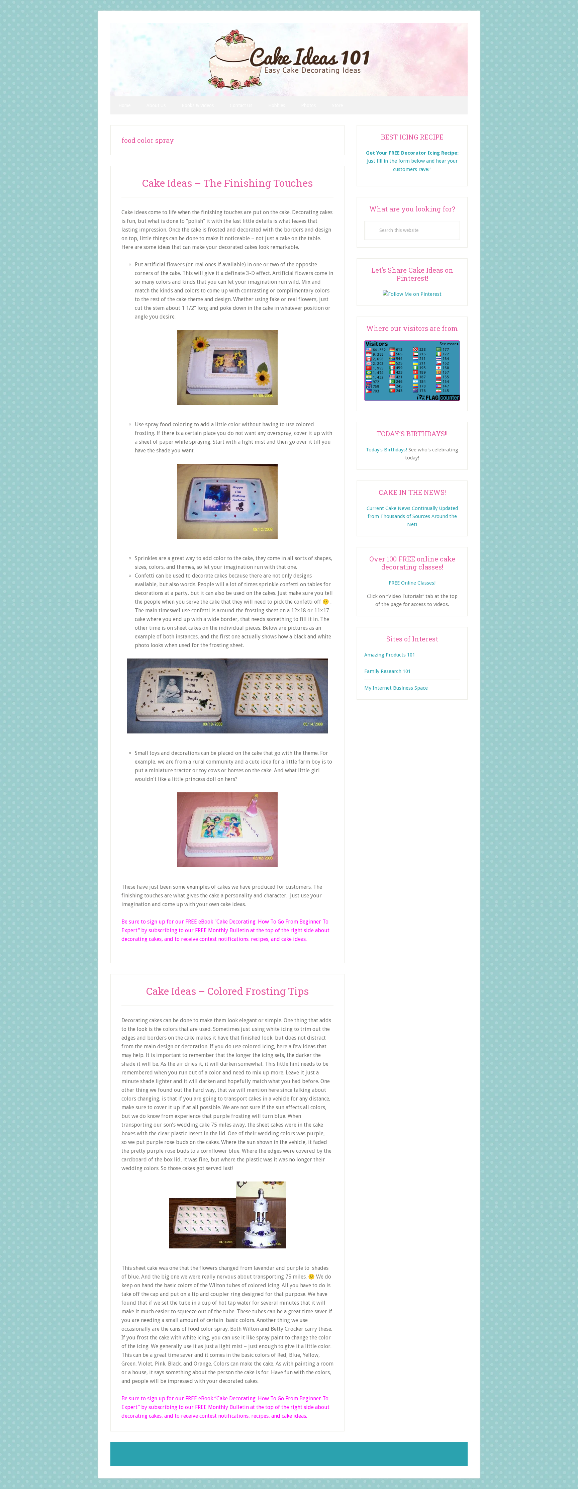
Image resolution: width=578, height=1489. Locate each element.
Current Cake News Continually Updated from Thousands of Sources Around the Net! (412, 516)
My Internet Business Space (396, 688)
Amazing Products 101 (389, 655)
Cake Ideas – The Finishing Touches (227, 182)
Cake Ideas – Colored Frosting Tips (227, 990)
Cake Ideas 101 (289, 59)
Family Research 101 (387, 671)
